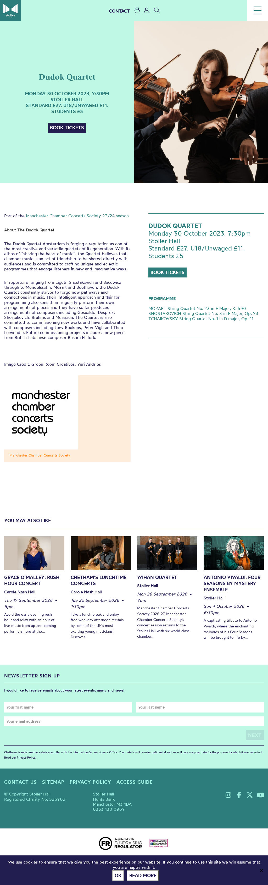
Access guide (134, 782)
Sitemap (53, 782)
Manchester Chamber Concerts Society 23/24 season (77, 215)
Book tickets (67, 128)
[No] (261, 870)
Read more (142, 875)
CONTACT (119, 11)
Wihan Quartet (157, 577)
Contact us (20, 782)
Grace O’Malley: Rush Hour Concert (31, 580)
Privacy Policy (26, 757)
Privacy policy (90, 782)
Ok (118, 875)
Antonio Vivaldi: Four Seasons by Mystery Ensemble (232, 583)
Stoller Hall (10, 10)
